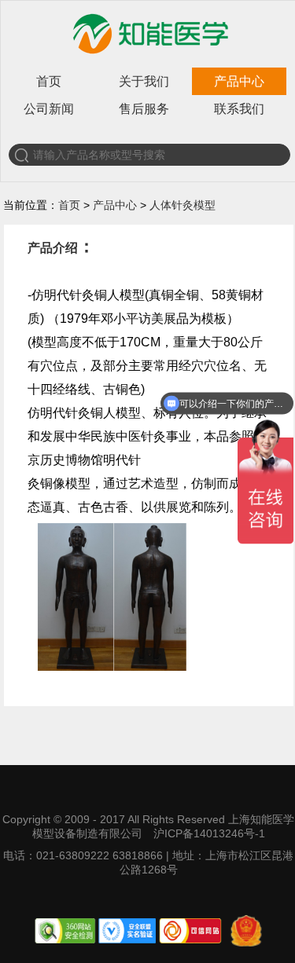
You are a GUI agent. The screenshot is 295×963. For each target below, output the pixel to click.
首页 (48, 81)
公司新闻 (49, 108)
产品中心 (239, 81)
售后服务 (144, 108)
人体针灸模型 (182, 205)
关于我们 (144, 81)
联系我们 (239, 108)
